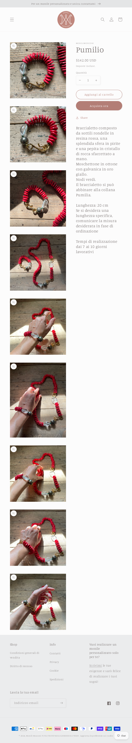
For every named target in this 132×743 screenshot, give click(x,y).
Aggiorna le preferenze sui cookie (96, 736)
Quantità (81, 72)
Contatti (55, 653)
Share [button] (84, 117)
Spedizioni (57, 679)
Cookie (54, 670)
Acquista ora (99, 106)
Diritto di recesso (21, 666)
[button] (12, 19)
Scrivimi (95, 665)
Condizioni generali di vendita (24, 655)
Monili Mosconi (33, 736)
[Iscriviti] (61, 703)
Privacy (54, 662)
